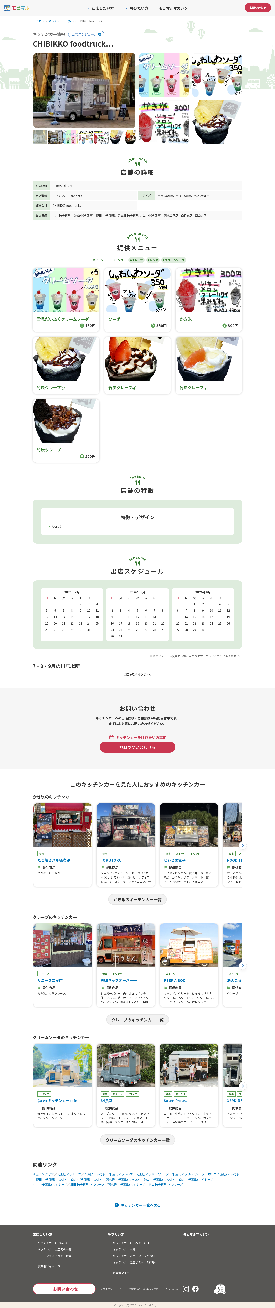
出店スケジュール (84, 34)
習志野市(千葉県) (129, 215)
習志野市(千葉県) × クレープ (126, 1184)
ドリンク (117, 260)
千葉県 (57, 186)
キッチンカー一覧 (60, 21)
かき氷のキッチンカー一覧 (137, 899)
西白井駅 (200, 215)
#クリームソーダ (173, 260)
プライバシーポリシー (112, 1288)
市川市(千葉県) (62, 215)
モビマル (38, 21)
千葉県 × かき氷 (95, 1174)
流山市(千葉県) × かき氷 (159, 1179)
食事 (41, 853)
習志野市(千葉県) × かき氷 (123, 1179)
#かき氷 (153, 260)
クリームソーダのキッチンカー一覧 (137, 1140)
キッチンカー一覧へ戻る (141, 1205)
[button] (243, 846)
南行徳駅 (186, 215)
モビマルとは (170, 1288)
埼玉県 (68, 186)
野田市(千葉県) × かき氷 (51, 1179)
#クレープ (136, 260)
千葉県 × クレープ (121, 1174)
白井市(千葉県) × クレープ (196, 1179)
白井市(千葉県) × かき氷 (86, 1179)
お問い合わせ (257, 8)
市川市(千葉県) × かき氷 (223, 1174)
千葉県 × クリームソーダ (188, 1174)
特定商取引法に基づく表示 (143, 1288)
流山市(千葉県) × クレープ (166, 1184)
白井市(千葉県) (151, 215)
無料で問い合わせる (137, 747)
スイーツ (98, 260)
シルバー (58, 526)
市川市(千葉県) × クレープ (50, 1184)
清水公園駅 (171, 215)
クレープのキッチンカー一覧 (138, 1020)
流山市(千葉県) (83, 215)
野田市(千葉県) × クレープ (87, 1184)
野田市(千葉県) (105, 215)
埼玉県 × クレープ (69, 1174)
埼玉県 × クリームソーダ (152, 1174)
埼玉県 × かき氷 (43, 1174)
